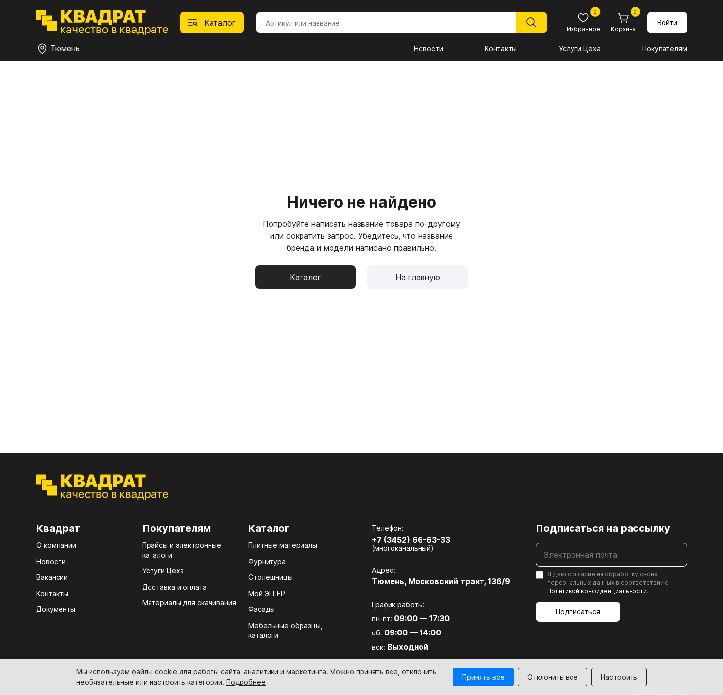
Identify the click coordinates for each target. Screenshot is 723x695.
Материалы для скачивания (189, 603)
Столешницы (270, 577)
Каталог (305, 277)
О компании (56, 545)
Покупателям (664, 48)
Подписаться (578, 611)
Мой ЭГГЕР (266, 593)
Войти (667, 22)
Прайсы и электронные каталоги (181, 550)
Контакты (501, 48)
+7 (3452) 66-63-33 (411, 540)
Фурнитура (267, 561)
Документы (55, 609)
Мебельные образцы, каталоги (285, 630)
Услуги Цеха (580, 48)
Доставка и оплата (174, 587)
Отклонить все (552, 677)
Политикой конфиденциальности (597, 591)
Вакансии (52, 577)
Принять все (483, 677)
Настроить (619, 677)
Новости (428, 48)
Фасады (261, 609)
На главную (417, 277)
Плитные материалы (282, 545)
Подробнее (246, 682)
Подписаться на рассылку (603, 528)
